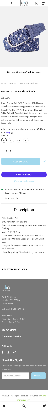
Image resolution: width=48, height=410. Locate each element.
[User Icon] (36, 3)
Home (4, 83)
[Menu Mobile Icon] (3, 3)
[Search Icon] (13, 3)
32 (4, 140)
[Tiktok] (14, 352)
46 (26, 140)
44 (18, 140)
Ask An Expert (34, 72)
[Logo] (24, 3)
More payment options (24, 181)
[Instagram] (8, 352)
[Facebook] (2, 352)
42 (11, 140)
